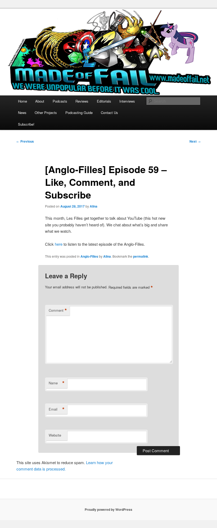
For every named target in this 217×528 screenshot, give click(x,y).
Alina (93, 206)
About (39, 101)
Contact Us (109, 112)
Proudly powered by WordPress (108, 509)
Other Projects (46, 112)
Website (55, 435)
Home (22, 101)
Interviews (127, 101)
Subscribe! (26, 124)
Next (195, 141)
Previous (25, 141)
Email (57, 409)
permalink (140, 256)
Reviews (81, 101)
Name (57, 383)
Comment (58, 310)
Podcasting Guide (79, 112)
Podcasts (60, 101)
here (58, 244)
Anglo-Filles (89, 256)
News (22, 112)
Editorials (104, 101)
